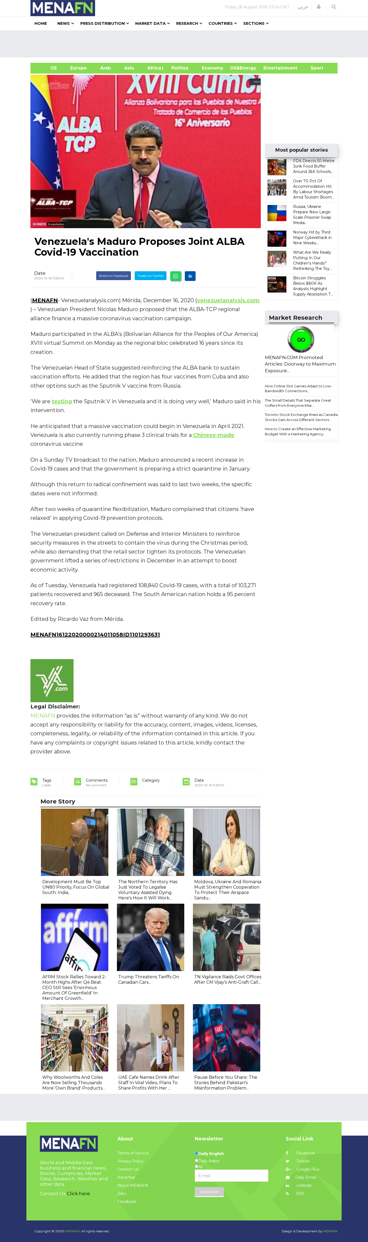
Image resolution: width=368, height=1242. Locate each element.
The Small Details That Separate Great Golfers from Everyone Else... (298, 403)
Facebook (305, 1153)
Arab (105, 68)
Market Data (150, 23)
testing (62, 401)
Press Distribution (102, 23)
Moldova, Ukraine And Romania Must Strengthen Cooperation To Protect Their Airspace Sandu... (227, 889)
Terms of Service (133, 1153)
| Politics (178, 68)
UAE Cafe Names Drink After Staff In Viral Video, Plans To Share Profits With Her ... (148, 1083)
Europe (78, 68)
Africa (153, 68)
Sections (254, 23)
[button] (319, 7)
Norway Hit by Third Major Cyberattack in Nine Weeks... (312, 237)
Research (187, 23)
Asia (129, 68)
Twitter (302, 1161)
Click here (78, 1193)
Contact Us (127, 1169)
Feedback (126, 1201)
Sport (313, 68)
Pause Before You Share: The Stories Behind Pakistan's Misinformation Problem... (225, 1083)
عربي (303, 7)
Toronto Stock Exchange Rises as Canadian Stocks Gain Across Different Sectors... (302, 417)
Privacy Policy (130, 1161)
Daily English (211, 1153)
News (63, 23)
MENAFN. (72, 1231)
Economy (212, 68)
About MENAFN (132, 1185)
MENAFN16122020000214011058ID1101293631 (95, 634)
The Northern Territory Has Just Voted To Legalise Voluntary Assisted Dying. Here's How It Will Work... (147, 889)
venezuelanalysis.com (228, 300)
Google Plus (307, 1169)
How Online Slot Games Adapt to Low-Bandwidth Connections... (298, 388)
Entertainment (272, 68)
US (47, 68)
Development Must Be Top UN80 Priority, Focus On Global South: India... (75, 887)
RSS (299, 1193)
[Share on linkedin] (190, 276)
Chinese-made (213, 435)
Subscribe (209, 1191)
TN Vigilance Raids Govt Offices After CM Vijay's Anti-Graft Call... (227, 979)
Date (40, 273)
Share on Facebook (113, 276)
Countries (221, 23)
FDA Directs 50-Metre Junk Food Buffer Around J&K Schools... (314, 166)
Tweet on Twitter (150, 276)
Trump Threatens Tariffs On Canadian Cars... (148, 979)
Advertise (126, 1177)
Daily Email (305, 1177)
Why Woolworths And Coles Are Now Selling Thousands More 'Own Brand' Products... (73, 1083)
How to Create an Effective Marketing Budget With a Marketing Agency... (298, 431)
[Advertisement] (186, 44)
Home (40, 23)
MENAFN (45, 300)
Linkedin (303, 1185)
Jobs (121, 1193)
